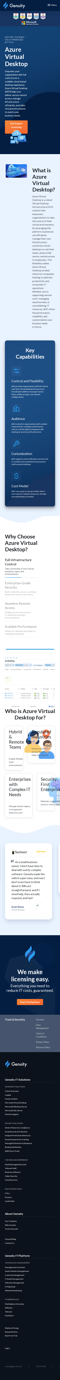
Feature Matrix (11, 1099)
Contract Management (14, 1275)
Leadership (9, 1201)
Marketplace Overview (14, 1304)
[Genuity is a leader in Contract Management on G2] (36, 16)
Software (8, 1308)
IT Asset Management (14, 1279)
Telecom (8, 1312)
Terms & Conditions (41, 1035)
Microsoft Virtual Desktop (15, 1103)
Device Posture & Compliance (17, 1128)
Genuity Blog (10, 1239)
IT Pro (7, 1193)
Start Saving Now (30, 1002)
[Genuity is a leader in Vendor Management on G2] (43, 16)
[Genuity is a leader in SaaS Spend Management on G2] (23, 16)
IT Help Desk (10, 1287)
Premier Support (11, 1114)
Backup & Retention (13, 1147)
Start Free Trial (11, 1336)
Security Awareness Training (17, 1139)
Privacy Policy (42, 1042)
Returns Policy (43, 1047)
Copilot (8, 1095)
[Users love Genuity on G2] (29, 16)
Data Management (42, 1026)
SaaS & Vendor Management (17, 1271)
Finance (8, 1197)
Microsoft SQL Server (14, 1110)
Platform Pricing (11, 1328)
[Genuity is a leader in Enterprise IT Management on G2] (16, 16)
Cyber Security (11, 1176)
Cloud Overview (11, 1091)
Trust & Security (11, 1229)
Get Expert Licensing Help (16, 127)
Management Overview (15, 1267)
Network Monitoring (13, 1290)
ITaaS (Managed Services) (15, 1164)
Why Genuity (10, 1225)
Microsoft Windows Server (16, 1106)
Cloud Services (11, 1180)
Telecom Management (14, 1283)
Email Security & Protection (16, 1132)
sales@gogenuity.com (13, 1366)
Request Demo (11, 1332)
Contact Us (9, 1243)
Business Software (12, 1172)
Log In (7, 1348)
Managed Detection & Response (18, 1143)
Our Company (11, 1221)
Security (40, 1019)
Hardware (9, 1315)
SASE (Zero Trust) (12, 1151)
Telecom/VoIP (11, 1168)
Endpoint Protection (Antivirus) (17, 1135)
